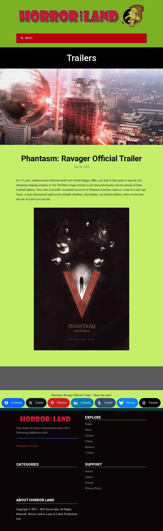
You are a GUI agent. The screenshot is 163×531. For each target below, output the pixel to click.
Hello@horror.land (27, 445)
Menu (28, 38)
